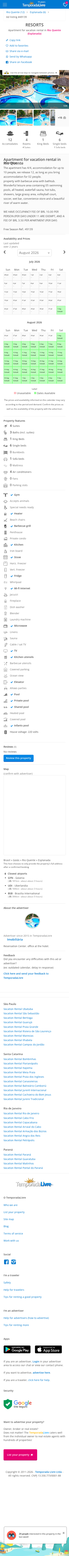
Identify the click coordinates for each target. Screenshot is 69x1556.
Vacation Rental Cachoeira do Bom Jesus (27, 1094)
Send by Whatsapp (20, 56)
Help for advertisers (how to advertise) (26, 1318)
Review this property (18, 758)
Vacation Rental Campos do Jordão (24, 1044)
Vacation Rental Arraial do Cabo (22, 1126)
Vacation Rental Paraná (17, 1154)
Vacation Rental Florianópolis (21, 1063)
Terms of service (13, 1233)
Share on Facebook (20, 62)
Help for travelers (14, 1289)
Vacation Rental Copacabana (20, 1122)
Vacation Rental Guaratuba (19, 1159)
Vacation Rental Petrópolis (19, 1140)
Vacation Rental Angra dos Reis (22, 1135)
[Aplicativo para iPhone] (50, 1352)
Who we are (11, 1205)
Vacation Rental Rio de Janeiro (21, 1113)
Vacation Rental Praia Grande (21, 1026)
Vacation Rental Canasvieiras (21, 1081)
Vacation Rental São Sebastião (21, 1013)
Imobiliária (15, 939)
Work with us (11, 1240)
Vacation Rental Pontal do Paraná (23, 1168)
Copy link (14, 40)
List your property (14, 1212)
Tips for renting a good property (23, 1297)
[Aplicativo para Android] (19, 1352)
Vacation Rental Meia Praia (19, 1072)
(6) (38, 12)
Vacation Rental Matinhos (19, 1163)
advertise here (41, 1372)
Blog (6, 1226)
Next (63, 89)
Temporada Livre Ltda (48, 1472)
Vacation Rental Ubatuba (18, 1009)
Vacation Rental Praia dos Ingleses (24, 1076)
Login (36, 1361)
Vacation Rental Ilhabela (18, 1040)
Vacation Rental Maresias (18, 1035)
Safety (7, 1282)
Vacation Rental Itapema (18, 1068)
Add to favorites (18, 45)
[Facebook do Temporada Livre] (7, 1263)
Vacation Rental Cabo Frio (19, 1118)
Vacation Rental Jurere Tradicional (24, 1099)
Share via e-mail (19, 51)
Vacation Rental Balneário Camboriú (25, 1085)
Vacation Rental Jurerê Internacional (25, 1090)
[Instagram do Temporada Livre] (14, 1263)
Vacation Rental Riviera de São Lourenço (27, 1031)
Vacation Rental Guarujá (18, 1022)
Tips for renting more (16, 1325)
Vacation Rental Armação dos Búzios (25, 1131)
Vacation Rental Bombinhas (20, 1059)
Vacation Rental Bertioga (18, 1017)
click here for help (39, 1380)
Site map (9, 1219)
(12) (15, 12)
